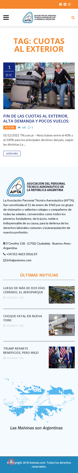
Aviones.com (37, 463)
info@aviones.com (19, 260)
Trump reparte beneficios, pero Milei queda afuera (21, 352)
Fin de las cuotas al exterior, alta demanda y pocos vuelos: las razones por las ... (36, 121)
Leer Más (12, 153)
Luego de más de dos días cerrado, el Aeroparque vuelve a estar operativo (24, 292)
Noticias (9, 127)
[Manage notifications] (11, 461)
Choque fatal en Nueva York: (22, 318)
